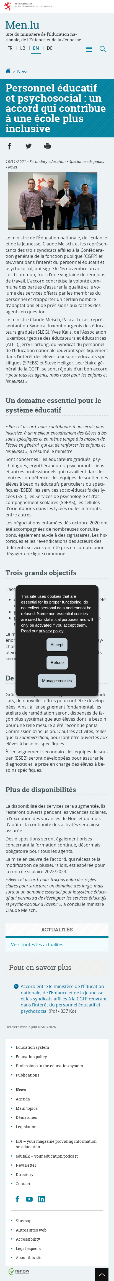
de (50, 48)
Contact (23, 1183)
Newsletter (26, 1165)
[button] (89, 49)
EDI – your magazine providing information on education (56, 1144)
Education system (32, 1047)
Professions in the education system (49, 1065)
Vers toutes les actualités (37, 945)
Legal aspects (28, 1248)
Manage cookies (57, 680)
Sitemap (23, 1220)
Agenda (23, 1099)
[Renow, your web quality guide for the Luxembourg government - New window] (19, 1271)
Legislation (26, 1126)
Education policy (31, 1056)
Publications (27, 1075)
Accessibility (28, 1239)
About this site (29, 1257)
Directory (24, 1174)
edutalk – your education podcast (47, 1156)
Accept (57, 644)
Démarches (26, 1117)
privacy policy (51, 630)
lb (22, 48)
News (22, 71)
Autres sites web (31, 1230)
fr (9, 48)
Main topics (27, 1108)
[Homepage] (8, 71)
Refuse (57, 662)
